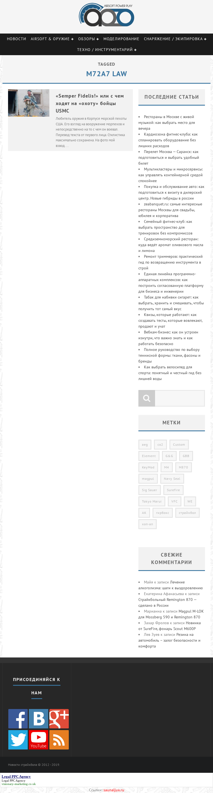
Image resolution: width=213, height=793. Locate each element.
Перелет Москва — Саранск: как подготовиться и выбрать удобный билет (168, 157)
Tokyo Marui (152, 501)
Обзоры (86, 38)
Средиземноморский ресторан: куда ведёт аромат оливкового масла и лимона (170, 244)
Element (149, 456)
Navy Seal (172, 478)
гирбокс (162, 513)
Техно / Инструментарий (105, 49)
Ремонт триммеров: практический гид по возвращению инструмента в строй (170, 262)
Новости (16, 38)
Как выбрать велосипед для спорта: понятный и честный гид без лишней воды (169, 372)
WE (189, 501)
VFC (174, 501)
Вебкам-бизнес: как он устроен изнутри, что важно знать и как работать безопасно (168, 338)
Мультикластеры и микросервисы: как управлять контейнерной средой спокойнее (170, 175)
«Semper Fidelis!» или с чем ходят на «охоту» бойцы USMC (90, 103)
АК (144, 513)
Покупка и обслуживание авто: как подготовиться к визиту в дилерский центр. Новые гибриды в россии (171, 192)
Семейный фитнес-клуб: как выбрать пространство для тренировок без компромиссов (165, 227)
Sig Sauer (149, 490)
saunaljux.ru (113, 789)
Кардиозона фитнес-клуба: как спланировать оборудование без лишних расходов (168, 140)
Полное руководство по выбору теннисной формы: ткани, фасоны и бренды (169, 355)
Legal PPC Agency (14, 780)
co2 (160, 444)
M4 (166, 467)
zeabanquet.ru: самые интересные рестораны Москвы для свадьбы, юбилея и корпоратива (170, 210)
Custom (179, 444)
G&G (169, 456)
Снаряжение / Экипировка (173, 38)
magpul (148, 478)
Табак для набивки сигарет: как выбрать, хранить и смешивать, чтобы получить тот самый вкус (171, 303)
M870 (183, 467)
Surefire (173, 490)
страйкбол (187, 513)
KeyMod (148, 467)
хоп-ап (147, 524)
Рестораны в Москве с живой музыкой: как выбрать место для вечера (166, 122)
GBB (186, 456)
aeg (145, 444)
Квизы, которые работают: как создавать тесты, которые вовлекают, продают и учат (170, 320)
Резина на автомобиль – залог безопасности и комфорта (169, 640)
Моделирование (121, 38)
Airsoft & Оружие (50, 38)
